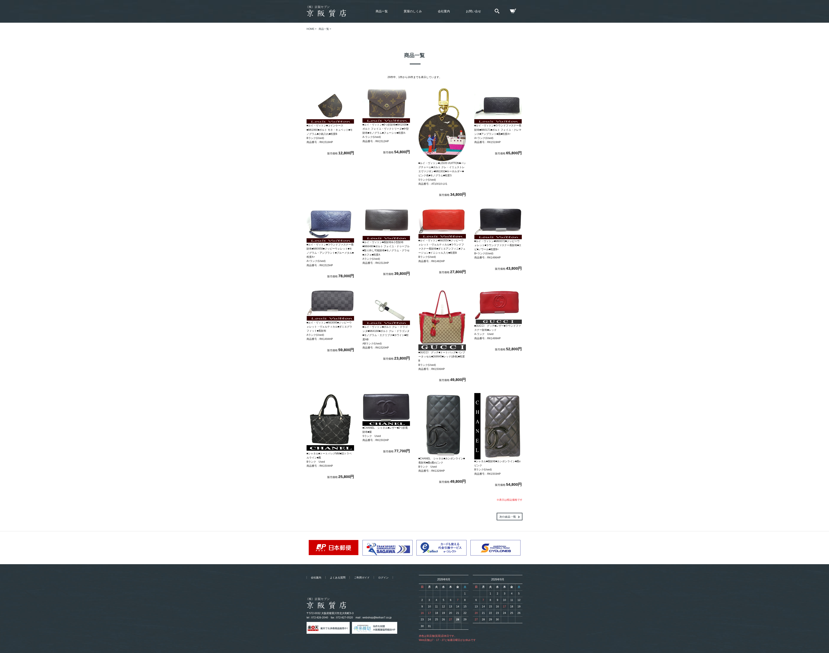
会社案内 (444, 11)
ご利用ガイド (362, 577)
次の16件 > (509, 516)
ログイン (383, 577)
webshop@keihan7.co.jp (377, 617)
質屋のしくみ (413, 11)
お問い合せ (473, 11)
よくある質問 (337, 577)
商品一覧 (382, 11)
